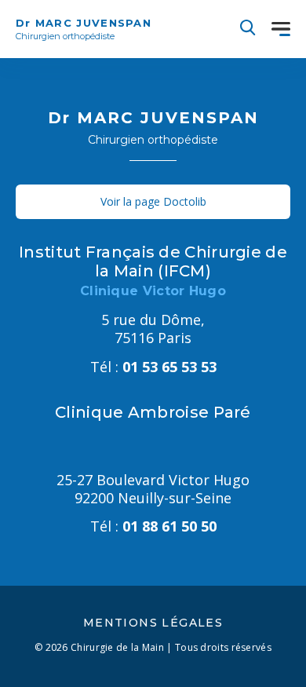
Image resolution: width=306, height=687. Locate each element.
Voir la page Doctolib (153, 201)
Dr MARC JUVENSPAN (83, 29)
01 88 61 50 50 (153, 526)
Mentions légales (153, 622)
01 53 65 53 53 (153, 366)
